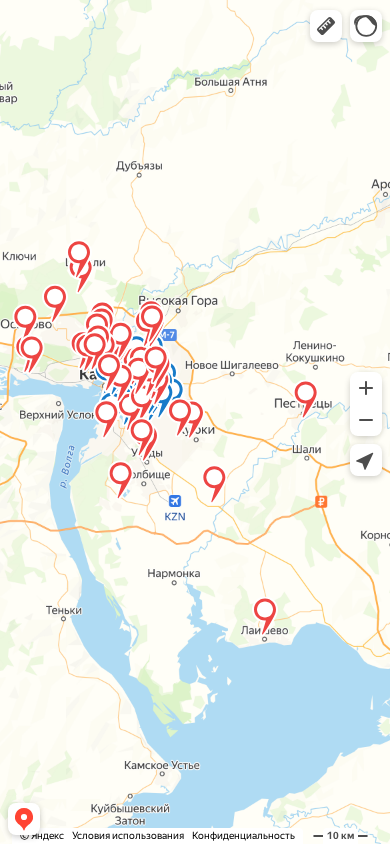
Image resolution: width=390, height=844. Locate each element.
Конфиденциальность (243, 835)
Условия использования (128, 835)
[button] (326, 26)
